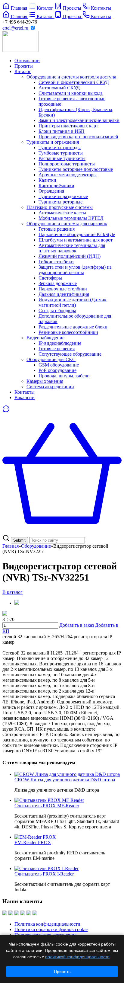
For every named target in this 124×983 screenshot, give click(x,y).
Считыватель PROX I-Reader (44, 873)
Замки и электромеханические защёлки (79, 120)
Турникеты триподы (60, 147)
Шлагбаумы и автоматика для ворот (76, 239)
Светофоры (50, 277)
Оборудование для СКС (51, 359)
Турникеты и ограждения (52, 142)
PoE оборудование (57, 370)
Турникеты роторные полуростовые (76, 169)
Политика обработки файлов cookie (51, 929)
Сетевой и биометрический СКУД (74, 82)
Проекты (23, 66)
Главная (10, 546)
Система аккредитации (50, 386)
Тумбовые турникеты (61, 152)
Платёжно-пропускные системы (59, 207)
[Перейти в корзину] (62, 531)
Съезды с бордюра (57, 310)
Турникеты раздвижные (63, 196)
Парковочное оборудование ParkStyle (77, 234)
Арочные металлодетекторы (68, 174)
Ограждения (51, 191)
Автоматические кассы (62, 212)
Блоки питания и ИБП (62, 131)
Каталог (22, 71)
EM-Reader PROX (32, 842)
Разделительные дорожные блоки (73, 326)
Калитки (47, 180)
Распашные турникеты (62, 158)
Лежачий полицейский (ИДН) (70, 256)
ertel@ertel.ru (15, 27)
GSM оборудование (59, 364)
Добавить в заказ (76, 625)
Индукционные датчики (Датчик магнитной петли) (73, 302)
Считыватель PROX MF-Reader (46, 805)
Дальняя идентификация (64, 294)
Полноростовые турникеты (67, 163)
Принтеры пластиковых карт (68, 125)
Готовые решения (57, 229)
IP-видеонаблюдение (60, 343)
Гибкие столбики (56, 261)
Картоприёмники (56, 185)
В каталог (12, 592)
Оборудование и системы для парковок (66, 223)
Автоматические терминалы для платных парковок (72, 248)
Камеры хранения (44, 381)
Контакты (24, 392)
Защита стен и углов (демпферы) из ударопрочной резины (75, 269)
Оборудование (36, 546)
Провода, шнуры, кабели (64, 375)
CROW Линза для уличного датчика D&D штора (64, 779)
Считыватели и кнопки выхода (71, 93)
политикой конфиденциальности (77, 956)
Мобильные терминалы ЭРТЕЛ (71, 218)
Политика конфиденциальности (47, 924)
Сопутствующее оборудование (70, 354)
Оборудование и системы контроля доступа (71, 76)
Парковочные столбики (63, 288)
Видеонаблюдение (45, 337)
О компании (27, 60)
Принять (62, 971)
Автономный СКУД (59, 87)
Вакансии (24, 397)
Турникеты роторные (60, 201)
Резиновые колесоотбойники (68, 332)
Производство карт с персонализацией (78, 136)
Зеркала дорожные (58, 283)
